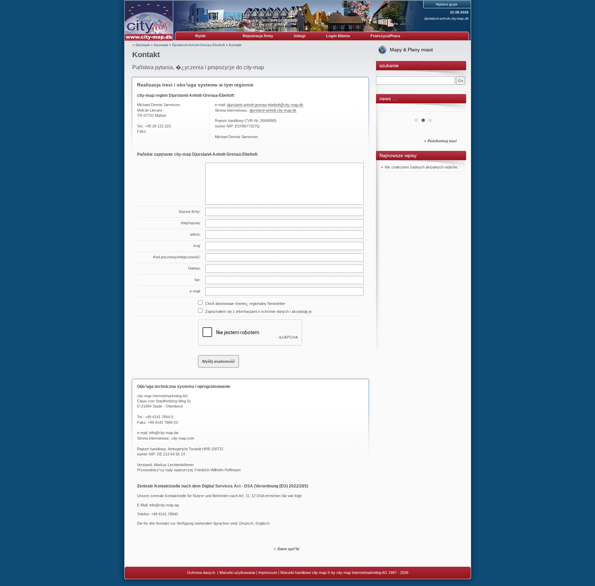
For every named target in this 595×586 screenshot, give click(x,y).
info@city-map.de (163, 433)
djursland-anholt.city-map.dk (446, 18)
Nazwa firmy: (190, 211)
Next (456, 108)
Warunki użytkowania (237, 572)
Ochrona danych (201, 572)
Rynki (200, 36)
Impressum (267, 572)
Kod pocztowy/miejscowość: (177, 257)
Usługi (299, 36)
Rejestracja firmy (258, 36)
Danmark (161, 45)
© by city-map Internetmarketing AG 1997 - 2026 (367, 572)
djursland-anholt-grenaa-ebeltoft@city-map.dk (265, 105)
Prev (390, 108)
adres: (195, 234)
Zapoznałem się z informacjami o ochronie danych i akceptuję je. (259, 311)
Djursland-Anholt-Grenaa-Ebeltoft (198, 45)
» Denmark (141, 45)
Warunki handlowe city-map (303, 572)
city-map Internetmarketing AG (162, 396)
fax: (198, 280)
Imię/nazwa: (191, 223)
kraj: (197, 246)
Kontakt (235, 45)
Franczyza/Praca (385, 36)
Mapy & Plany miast (411, 49)
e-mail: (195, 291)
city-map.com (182, 438)
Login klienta (338, 36)
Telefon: (194, 268)
